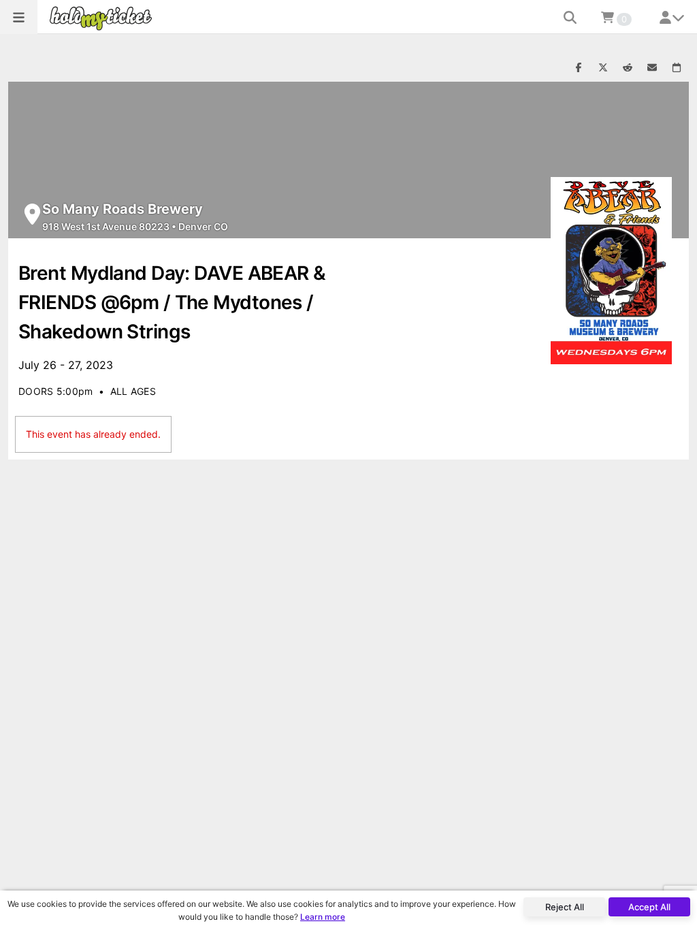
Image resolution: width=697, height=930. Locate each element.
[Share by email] (652, 68)
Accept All (649, 906)
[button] (18, 17)
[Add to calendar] (676, 68)
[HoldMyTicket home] (103, 18)
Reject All (564, 906)
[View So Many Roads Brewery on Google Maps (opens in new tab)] (32, 214)
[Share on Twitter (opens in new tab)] (603, 68)
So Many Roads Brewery (122, 209)
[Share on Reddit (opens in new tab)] (627, 68)
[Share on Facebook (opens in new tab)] (578, 68)
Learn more (322, 917)
